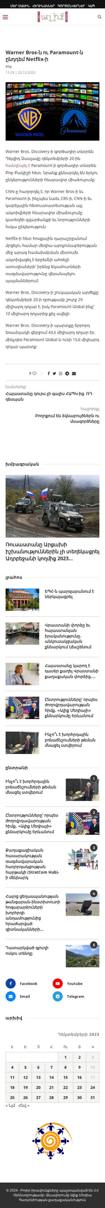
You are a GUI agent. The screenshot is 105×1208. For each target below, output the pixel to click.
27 (38, 1097)
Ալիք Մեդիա (81, 1195)
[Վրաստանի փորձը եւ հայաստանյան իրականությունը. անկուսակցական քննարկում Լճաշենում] (22, 633)
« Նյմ (10, 1105)
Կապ (91, 6)
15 (65, 1077)
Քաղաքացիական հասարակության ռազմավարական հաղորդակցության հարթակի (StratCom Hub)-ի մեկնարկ (32, 863)
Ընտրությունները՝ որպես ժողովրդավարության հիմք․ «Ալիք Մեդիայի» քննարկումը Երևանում (71, 707)
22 (65, 1087)
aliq (8, 66)
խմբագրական (22, 464)
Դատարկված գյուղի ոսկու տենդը (27, 950)
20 (38, 1087)
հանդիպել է (18, 165)
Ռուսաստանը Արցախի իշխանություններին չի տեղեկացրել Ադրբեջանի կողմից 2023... (52, 551)
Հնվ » (23, 1105)
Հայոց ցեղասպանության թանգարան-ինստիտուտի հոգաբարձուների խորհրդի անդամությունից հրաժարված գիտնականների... (33, 912)
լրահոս (14, 577)
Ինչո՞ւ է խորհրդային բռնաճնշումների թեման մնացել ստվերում (70, 740)
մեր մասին (20, 6)
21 (51, 1087)
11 (12, 1077)
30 (79, 1097)
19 (25, 1087)
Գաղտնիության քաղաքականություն (52, 1199)
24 (92, 1087)
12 (25, 1077)
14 (51, 1077)
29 (65, 1097)
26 (25, 1097)
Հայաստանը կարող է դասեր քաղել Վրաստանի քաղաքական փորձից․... (72, 671)
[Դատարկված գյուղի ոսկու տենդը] (82, 956)
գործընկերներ (71, 6)
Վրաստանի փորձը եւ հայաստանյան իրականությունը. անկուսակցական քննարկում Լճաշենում (68, 635)
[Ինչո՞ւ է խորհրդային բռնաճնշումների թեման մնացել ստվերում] (22, 743)
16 (79, 1077)
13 (38, 1077)
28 (51, 1097)
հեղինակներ (43, 6)
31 (92, 1097)
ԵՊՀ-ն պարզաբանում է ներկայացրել (69, 593)
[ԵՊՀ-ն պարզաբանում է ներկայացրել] (22, 599)
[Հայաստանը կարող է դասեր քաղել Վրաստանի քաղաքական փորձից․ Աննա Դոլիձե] (22, 674)
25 (12, 1097)
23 (79, 1087)
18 (12, 1087)
